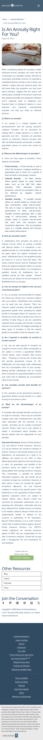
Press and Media (21, 678)
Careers (21, 644)
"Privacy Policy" (9, 729)
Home (4, 19)
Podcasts (7, 583)
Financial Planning (17, 19)
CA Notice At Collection (21, 666)
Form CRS (21, 651)
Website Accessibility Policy (21, 669)
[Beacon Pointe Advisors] (12, 5)
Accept (16, 735)
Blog (6, 574)
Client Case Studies (21, 689)
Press (6, 588)
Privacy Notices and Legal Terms (21, 655)
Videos (7, 579)
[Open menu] (38, 5)
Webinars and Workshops (21, 696)
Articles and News (21, 682)
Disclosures (21, 647)
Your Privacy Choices (18, 658)
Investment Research (21, 636)
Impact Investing (22, 640)
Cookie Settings (8, 735)
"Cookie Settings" (25, 729)
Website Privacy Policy (21, 662)
